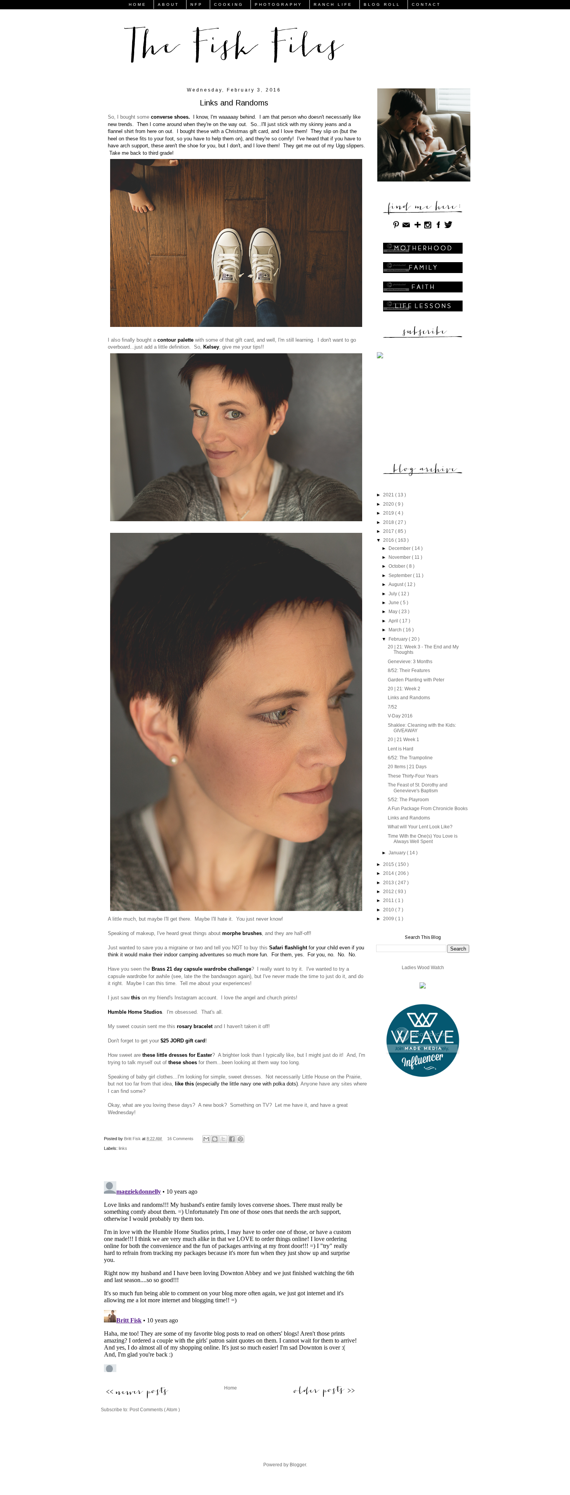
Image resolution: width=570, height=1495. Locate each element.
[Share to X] (223, 1139)
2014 (389, 873)
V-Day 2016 (400, 716)
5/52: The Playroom (408, 799)
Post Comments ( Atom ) (155, 1409)
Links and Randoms (409, 697)
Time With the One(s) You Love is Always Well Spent (423, 838)
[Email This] (206, 1139)
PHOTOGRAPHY (278, 4)
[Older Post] (324, 1390)
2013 (389, 882)
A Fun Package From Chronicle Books (428, 808)
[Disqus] (230, 1275)
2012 (389, 891)
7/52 (392, 707)
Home (230, 1388)
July (393, 593)
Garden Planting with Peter (416, 680)
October (397, 566)
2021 (389, 495)
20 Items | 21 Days (407, 766)
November (400, 557)
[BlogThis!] (215, 1139)
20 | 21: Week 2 (404, 688)
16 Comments (180, 1138)
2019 (389, 513)
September (401, 575)
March (396, 630)
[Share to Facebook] (232, 1139)
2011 (389, 900)
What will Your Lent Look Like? (420, 827)
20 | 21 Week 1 (403, 739)
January (398, 853)
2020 (389, 504)
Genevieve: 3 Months (410, 661)
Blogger (298, 1464)
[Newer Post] (137, 1393)
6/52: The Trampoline (410, 757)
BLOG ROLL (382, 4)
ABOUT (168, 4)
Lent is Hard (400, 749)
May (394, 611)
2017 (389, 531)
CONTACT (426, 4)
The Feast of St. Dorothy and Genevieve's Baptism (417, 787)
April (394, 621)
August (396, 584)
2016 (389, 540)
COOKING (229, 4)
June (394, 602)
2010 (389, 910)
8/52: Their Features (409, 670)
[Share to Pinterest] (240, 1139)
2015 (389, 864)
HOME (138, 4)
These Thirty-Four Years (413, 776)
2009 (389, 918)
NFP (196, 4)
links (123, 1148)
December (400, 548)
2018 (389, 522)
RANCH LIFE (333, 4)
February (399, 639)
